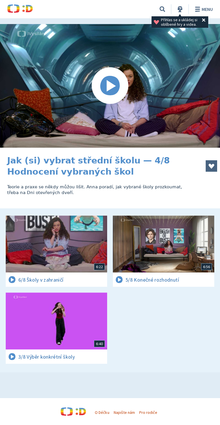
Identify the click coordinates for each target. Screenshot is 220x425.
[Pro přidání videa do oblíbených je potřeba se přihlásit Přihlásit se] (211, 166)
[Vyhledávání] (162, 9)
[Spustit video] (110, 86)
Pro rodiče (148, 412)
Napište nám (124, 412)
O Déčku (102, 412)
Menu (207, 9)
